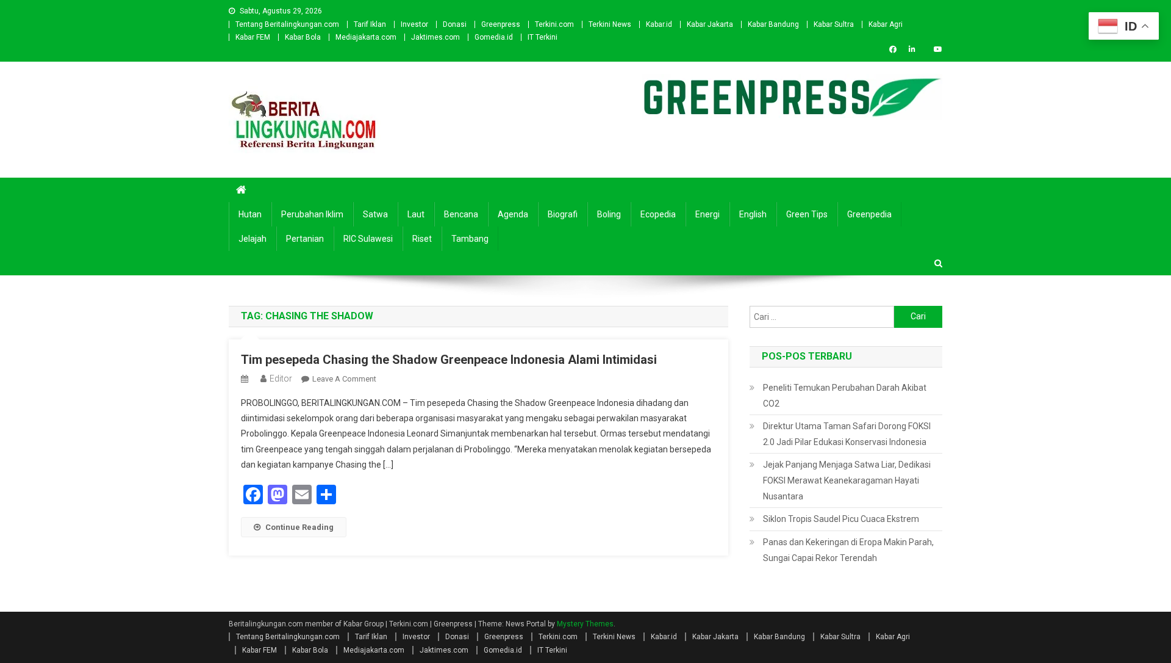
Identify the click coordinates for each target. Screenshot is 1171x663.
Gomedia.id (493, 37)
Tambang (470, 239)
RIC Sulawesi (368, 239)
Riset (422, 239)
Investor (414, 24)
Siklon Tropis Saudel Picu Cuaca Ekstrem (841, 519)
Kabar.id (659, 24)
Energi (707, 214)
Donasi (455, 24)
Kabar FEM (252, 37)
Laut (415, 214)
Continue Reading (299, 527)
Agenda (513, 214)
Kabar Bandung (773, 24)
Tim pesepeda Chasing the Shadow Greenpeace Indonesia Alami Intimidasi (449, 359)
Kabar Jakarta (710, 24)
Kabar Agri (885, 24)
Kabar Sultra (834, 24)
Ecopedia (658, 214)
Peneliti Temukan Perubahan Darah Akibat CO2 (844, 395)
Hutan (250, 214)
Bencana (461, 214)
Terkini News (610, 24)
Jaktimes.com (435, 37)
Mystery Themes (585, 624)
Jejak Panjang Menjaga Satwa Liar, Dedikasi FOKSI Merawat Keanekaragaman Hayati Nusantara (847, 480)
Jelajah (252, 239)
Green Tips (807, 214)
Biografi (563, 214)
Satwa (375, 214)
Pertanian (305, 239)
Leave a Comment (344, 378)
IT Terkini (542, 37)
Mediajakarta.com (365, 37)
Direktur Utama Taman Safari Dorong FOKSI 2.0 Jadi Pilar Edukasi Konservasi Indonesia (847, 434)
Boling (609, 214)
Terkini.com (554, 24)
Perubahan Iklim (312, 214)
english (753, 214)
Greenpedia (869, 214)
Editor (281, 378)
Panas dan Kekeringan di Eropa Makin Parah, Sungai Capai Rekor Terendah (848, 550)
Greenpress (500, 24)
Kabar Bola (303, 37)
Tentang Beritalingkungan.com (287, 24)
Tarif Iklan (370, 24)
